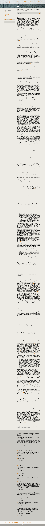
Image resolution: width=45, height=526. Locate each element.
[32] (20, 376)
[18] (33, 223)
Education (33, 1)
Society (22, 1)
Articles (5, 13)
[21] (17, 477)
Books (5, 15)
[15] (37, 159)
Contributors (6, 16)
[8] (32, 78)
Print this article (7, 21)
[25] (17, 489)
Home (15, 1)
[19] (20, 241)
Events (30, 1)
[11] (30, 105)
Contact (39, 1)
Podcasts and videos (7, 14)
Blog (36, 1)
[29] (20, 350)
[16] (34, 188)
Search (42, 1)
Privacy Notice (24, 524)
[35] (23, 392)
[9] (19, 91)
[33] (29, 383)
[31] (22, 367)
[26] (27, 326)
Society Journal (6, 11)
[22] (33, 283)
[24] (33, 303)
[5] (17, 445)
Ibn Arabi (18, 1)
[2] (19, 40)
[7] (21, 70)
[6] (30, 63)
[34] (20, 390)
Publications (26, 1)
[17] (36, 221)
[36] (25, 422)
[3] (17, 437)
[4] (21, 54)
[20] (30, 254)
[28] (34, 343)
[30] (34, 353)
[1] (20, 22)
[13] (17, 462)
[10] (22, 100)
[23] (37, 291)
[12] (27, 121)
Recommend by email (8, 19)
